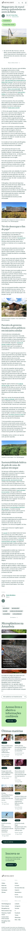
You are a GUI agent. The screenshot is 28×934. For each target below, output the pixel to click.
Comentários (6, 20)
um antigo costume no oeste (16, 414)
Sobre (16, 883)
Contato (17, 885)
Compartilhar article (8, 24)
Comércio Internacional (16, 611)
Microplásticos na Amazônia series (12, 696)
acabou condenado (10, 399)
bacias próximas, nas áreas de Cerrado (12, 480)
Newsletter (10, 864)
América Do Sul (15, 16)
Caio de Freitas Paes (12, 15)
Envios (16, 894)
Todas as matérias (8, 842)
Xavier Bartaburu (10, 595)
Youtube (17, 908)
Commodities (6, 614)
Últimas (4, 892)
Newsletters (18, 892)
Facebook (17, 913)
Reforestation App (7, 910)
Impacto (17, 890)
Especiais (4, 887)
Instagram (17, 906)
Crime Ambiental (17, 614)
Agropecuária (15, 608)
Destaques (4, 890)
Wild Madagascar (6, 903)
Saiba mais (10, 721)
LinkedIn (17, 903)
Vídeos (3, 883)
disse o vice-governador (14, 89)
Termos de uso (19, 897)
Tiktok (16, 915)
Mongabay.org (5, 908)
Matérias (4, 885)
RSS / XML (18, 919)
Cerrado (5, 611)
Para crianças (5, 906)
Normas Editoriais (19, 887)
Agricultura (6, 608)
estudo (5, 533)
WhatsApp (17, 917)
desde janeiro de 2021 (14, 107)
